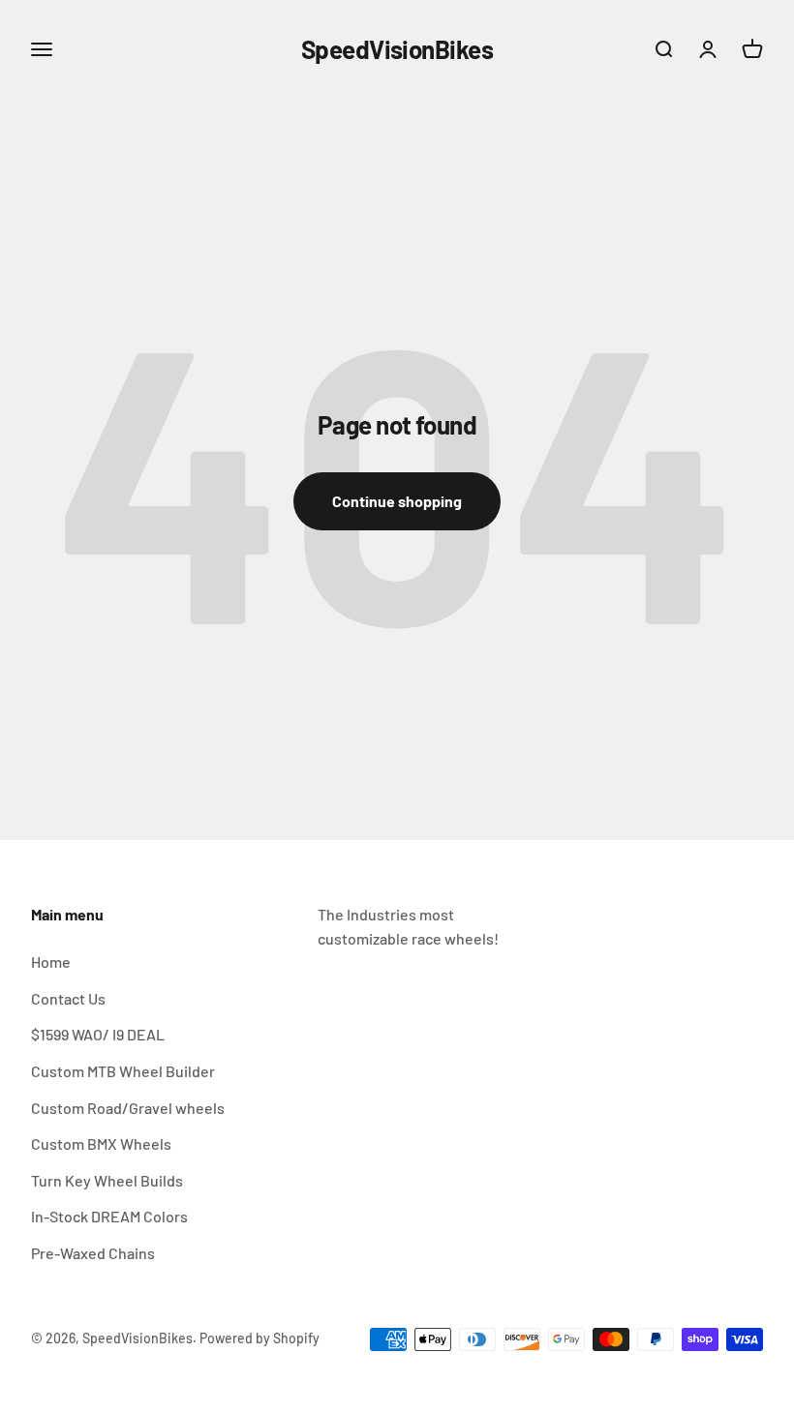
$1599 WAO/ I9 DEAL (98, 1034)
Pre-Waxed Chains (93, 1253)
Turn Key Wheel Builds (107, 1180)
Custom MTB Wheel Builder (123, 1071)
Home (51, 961)
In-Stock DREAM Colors (109, 1216)
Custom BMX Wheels (101, 1143)
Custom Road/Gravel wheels (128, 1107)
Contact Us (68, 998)
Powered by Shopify (259, 1338)
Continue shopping (397, 501)
